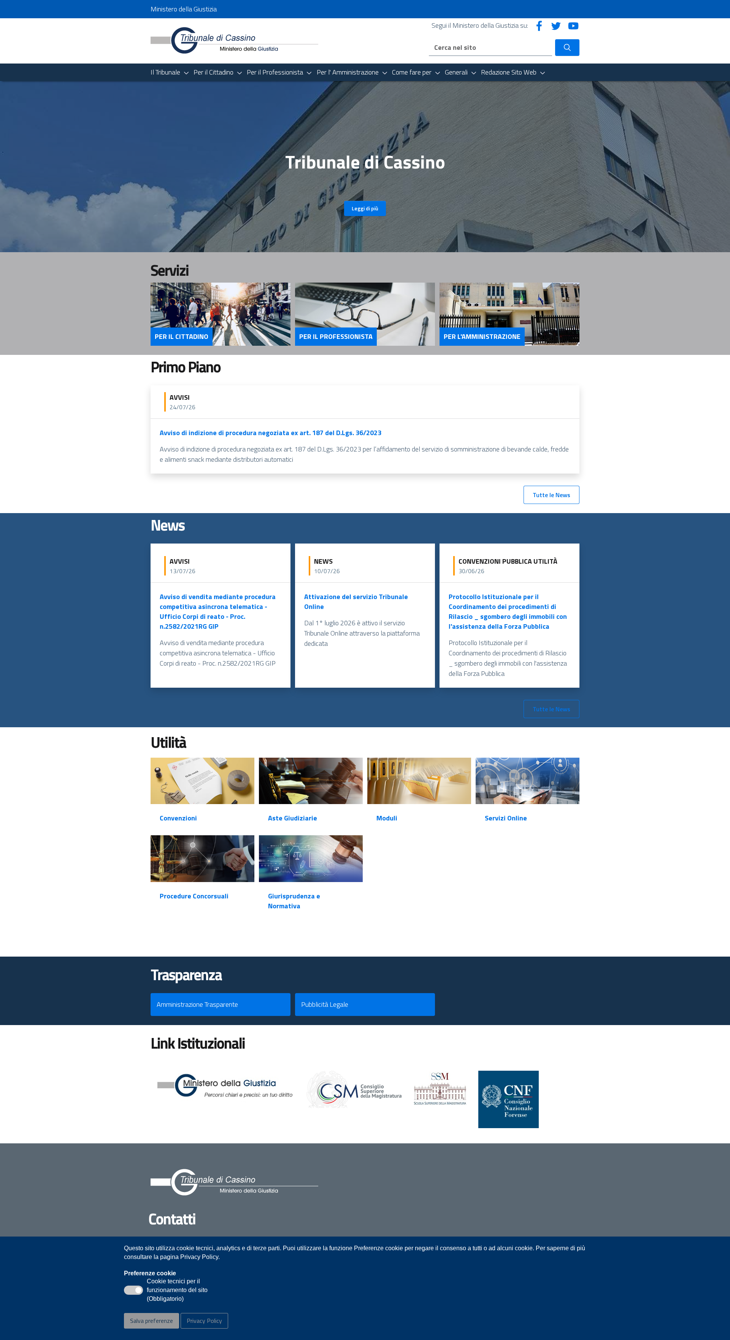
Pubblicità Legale (324, 1004)
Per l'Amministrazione (482, 337)
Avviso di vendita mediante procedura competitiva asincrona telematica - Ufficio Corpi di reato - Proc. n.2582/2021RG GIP (218, 611)
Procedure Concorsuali (194, 896)
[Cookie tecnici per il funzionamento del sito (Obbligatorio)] (133, 1290)
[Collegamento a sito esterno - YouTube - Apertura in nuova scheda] (573, 25)
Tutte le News (551, 494)
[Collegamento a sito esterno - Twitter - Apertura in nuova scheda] (556, 25)
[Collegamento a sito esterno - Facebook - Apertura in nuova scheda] (539, 25)
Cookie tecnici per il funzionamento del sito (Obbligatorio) (177, 1290)
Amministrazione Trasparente (197, 1004)
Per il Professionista (336, 337)
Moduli (386, 818)
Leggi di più (365, 208)
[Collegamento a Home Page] (234, 40)
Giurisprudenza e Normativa (294, 901)
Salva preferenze (151, 1320)
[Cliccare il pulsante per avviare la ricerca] (567, 47)
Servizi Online (506, 818)
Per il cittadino (181, 337)
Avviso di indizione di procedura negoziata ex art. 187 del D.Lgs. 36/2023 (270, 433)
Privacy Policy (204, 1320)
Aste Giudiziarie (292, 818)
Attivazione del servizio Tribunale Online (356, 601)
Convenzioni (178, 818)
